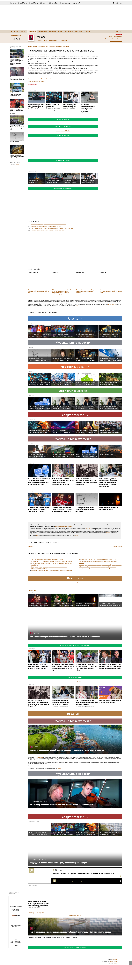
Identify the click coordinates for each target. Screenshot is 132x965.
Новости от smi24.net (63, 119)
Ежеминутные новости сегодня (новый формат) (75, 645)
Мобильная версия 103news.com (75, 948)
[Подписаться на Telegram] (112, 3)
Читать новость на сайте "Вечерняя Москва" (39, 79)
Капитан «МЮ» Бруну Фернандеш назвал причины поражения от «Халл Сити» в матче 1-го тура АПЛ (16, 942)
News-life (30, 492)
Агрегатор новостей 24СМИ (63, 131)
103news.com (32, 90)
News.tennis (31, 420)
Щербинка (55, 272)
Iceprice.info (76, 3)
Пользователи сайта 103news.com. (63, 526)
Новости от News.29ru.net (62, 188)
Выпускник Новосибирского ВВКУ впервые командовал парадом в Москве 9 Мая (51, 570)
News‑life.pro (22, 3)
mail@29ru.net (89, 528)
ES (24, 31)
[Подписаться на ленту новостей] (120, 31)
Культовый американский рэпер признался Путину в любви (46, 226)
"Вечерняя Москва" (41, 54)
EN (14, 31)
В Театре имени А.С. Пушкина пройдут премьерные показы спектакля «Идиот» (51, 561)
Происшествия (42, 31)
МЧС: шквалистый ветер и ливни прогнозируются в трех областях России (97, 567)
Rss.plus (30, 347)
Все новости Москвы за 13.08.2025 (37, 81)
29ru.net (43, 3)
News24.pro (31, 444)
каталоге (108, 532)
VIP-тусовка (52, 31)
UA (19, 31)
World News (78, 31)
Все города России (118, 546)
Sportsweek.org (65, 3)
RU (17, 31)
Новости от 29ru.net (62, 161)
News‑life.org (33, 3)
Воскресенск (80, 272)
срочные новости (112, 304)
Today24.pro (31, 649)
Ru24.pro (13, 3)
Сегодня (39, 40)
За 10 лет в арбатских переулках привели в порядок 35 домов (47, 559)
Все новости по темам (75, 677)
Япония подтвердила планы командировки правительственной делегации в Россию (100, 565)
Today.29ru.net (32, 885)
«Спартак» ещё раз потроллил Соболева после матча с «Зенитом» (48, 224)
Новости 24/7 (31, 546)
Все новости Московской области (113, 38)
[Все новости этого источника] (46, 54)
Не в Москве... (64, 40)
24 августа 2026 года (16, 35)
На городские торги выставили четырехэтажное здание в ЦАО (54, 46)
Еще (87, 31)
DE (22, 31)
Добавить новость (54, 40)
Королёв (103, 272)
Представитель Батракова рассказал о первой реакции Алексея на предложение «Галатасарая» (16, 909)
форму (62, 529)
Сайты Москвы (118, 34)
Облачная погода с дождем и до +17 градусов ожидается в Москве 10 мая (97, 559)
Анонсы (60, 31)
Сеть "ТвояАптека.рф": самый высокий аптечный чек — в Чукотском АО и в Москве (52, 228)
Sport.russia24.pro (33, 822)
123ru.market (52, 3)
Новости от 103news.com (63, 126)
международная (39, 757)
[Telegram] (117, 31)
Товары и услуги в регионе (115, 36)
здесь (17, 164)
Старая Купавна (33, 272)
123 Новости (32, 31)
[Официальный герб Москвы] (31, 38)
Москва (30, 46)
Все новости (69, 31)
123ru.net (119, 3)
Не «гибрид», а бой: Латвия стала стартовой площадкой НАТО (94, 569)
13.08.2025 (35, 46)
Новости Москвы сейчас (116, 41)
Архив (45, 40)
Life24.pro (31, 395)
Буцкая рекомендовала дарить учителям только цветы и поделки (47, 230)
